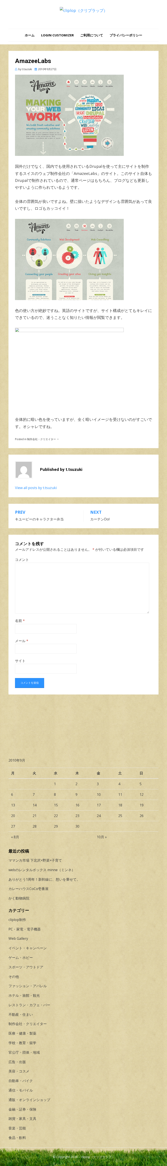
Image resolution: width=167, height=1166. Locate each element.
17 (99, 805)
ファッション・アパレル (27, 986)
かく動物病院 (18, 898)
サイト (20, 660)
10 (99, 794)
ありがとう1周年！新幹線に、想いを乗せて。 (44, 879)
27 (13, 826)
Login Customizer (57, 35)
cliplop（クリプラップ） (97, 1157)
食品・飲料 (17, 1137)
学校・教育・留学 (22, 1042)
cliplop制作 (17, 919)
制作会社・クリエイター (41, 439)
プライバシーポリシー (126, 35)
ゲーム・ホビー (20, 957)
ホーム (30, 35)
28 (35, 826)
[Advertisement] (83, 724)
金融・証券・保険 (22, 1109)
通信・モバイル (20, 1090)
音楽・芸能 (17, 1128)
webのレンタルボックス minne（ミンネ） (41, 869)
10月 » (102, 837)
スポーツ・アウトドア (25, 967)
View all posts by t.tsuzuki (36, 487)
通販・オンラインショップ (29, 1099)
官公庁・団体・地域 (24, 1052)
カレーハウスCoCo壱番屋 (28, 888)
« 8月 (15, 837)
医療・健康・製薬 (22, 1033)
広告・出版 (17, 1061)
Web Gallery (18, 938)
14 (35, 805)
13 (13, 805)
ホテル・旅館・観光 (24, 995)
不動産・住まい (20, 1014)
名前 (20, 620)
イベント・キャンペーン (27, 948)
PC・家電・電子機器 (24, 929)
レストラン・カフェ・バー (29, 1005)
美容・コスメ (18, 1071)
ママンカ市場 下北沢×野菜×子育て (35, 860)
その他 (13, 976)
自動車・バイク (20, 1080)
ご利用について (91, 35)
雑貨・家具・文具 (22, 1118)
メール (21, 640)
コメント (22, 559)
